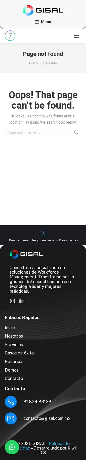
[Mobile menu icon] (76, 35)
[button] (43, 22)
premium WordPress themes (58, 240)
